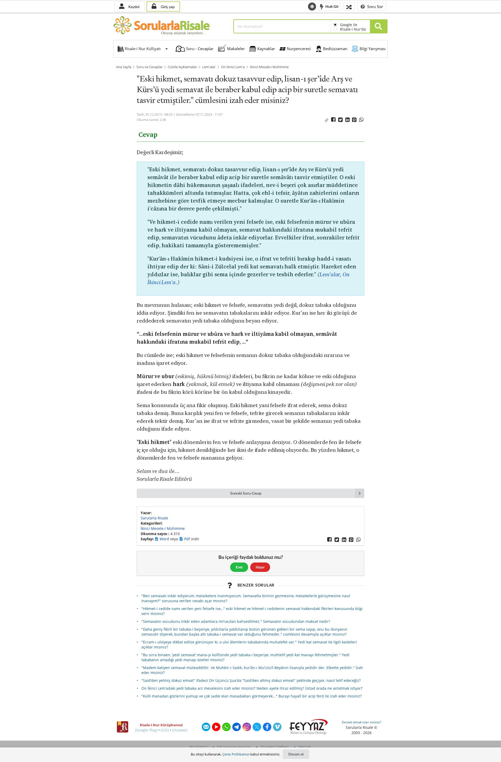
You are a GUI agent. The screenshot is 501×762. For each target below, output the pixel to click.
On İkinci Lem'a (233, 67)
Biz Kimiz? (198, 747)
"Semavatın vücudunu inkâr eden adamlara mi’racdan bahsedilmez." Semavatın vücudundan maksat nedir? (235, 621)
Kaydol (133, 6)
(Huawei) (179, 730)
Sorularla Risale (154, 517)
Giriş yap (167, 6)
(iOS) (165, 730)
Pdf (187, 538)
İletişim (305, 747)
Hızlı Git (331, 6)
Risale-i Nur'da (353, 29)
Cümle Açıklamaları (182, 67)
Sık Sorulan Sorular (233, 747)
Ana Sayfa (123, 67)
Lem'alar (209, 67)
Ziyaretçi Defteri (275, 747)
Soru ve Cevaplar (149, 67)
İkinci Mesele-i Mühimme (269, 67)
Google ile (348, 24)
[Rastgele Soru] (349, 6)
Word (165, 538)
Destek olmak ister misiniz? (361, 722)
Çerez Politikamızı (235, 754)
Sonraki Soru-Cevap (246, 493)
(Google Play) (146, 730)
